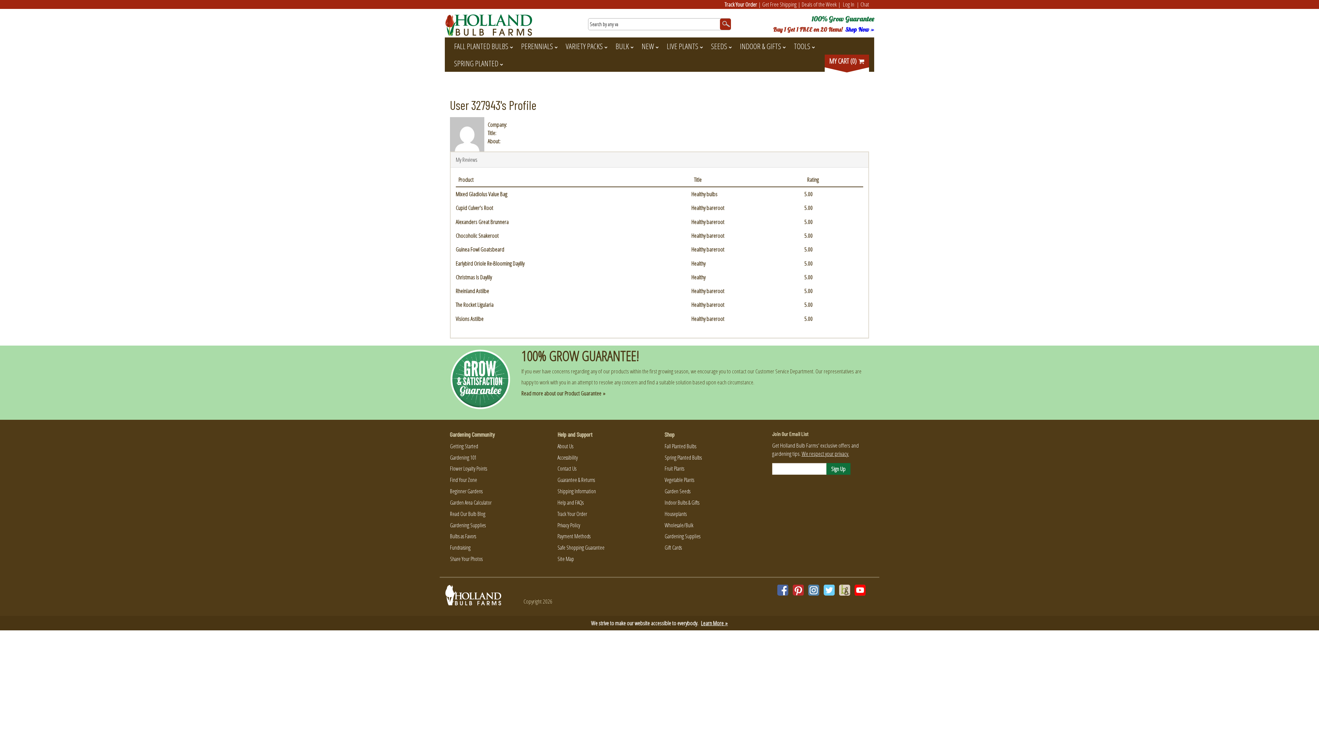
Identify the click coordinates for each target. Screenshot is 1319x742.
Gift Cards (673, 547)
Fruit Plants (674, 468)
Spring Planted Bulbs (683, 457)
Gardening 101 (463, 457)
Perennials (537, 46)
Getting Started (464, 446)
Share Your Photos (466, 559)
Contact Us (566, 468)
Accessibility (567, 457)
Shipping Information (576, 491)
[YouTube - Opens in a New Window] (860, 590)
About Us (565, 446)
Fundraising (460, 547)
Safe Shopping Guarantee (581, 547)
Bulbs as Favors (463, 536)
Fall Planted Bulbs (481, 46)
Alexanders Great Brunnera (482, 222)
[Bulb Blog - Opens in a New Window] (844, 590)
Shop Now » (859, 29)
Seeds (719, 46)
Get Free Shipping (779, 4)
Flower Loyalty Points (468, 468)
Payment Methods (573, 536)
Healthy (698, 263)
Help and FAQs (570, 502)
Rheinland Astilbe (472, 291)
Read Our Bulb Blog (467, 514)
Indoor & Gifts (760, 46)
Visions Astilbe (470, 319)
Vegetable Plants (679, 480)
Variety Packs (584, 46)
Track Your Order (741, 4)
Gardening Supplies (468, 525)
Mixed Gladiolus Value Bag (481, 194)
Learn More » (714, 623)
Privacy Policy (568, 525)
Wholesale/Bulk (679, 525)
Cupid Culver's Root (474, 208)
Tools (802, 46)
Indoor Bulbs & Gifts (682, 502)
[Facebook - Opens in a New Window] (782, 590)
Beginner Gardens (466, 491)
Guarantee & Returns (576, 480)
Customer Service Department (784, 371)
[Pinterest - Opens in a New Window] (798, 590)
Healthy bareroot (707, 208)
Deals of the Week (819, 4)
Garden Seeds (677, 491)
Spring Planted (476, 63)
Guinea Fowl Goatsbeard (480, 249)
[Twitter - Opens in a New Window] (829, 590)
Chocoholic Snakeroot (477, 235)
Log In (848, 4)
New (648, 46)
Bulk (622, 46)
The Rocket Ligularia (475, 304)
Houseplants (676, 514)
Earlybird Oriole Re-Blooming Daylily (490, 263)
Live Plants (682, 46)
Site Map (565, 559)
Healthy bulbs (704, 194)
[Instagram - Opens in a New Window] (813, 590)
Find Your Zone (463, 480)
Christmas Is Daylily (474, 277)
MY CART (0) (843, 61)
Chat (864, 4)
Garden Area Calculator (471, 502)
